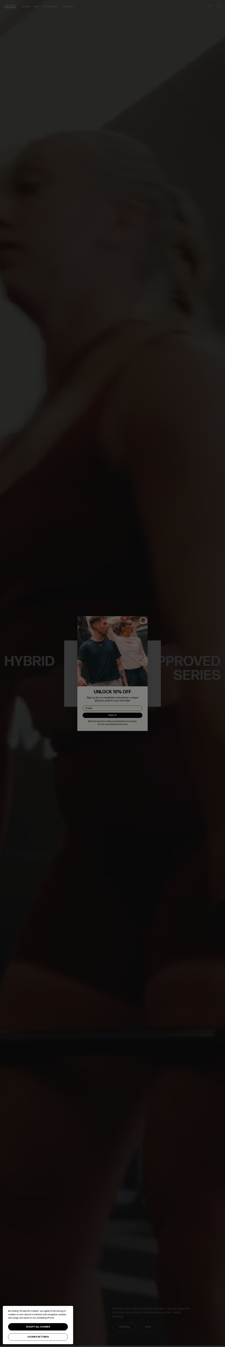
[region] (38, 1325)
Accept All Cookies (38, 1326)
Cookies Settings (38, 1336)
